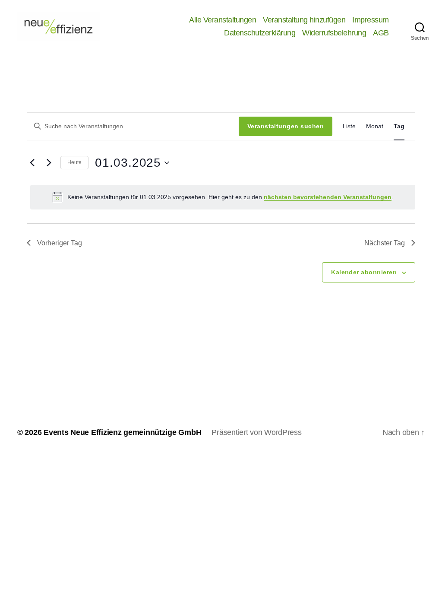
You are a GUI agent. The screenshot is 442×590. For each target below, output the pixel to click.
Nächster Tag (384, 243)
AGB (381, 33)
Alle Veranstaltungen (222, 20)
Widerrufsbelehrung (334, 33)
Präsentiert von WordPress (256, 432)
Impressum (370, 20)
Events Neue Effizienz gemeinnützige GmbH (122, 432)
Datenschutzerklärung (259, 33)
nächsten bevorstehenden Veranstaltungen (327, 196)
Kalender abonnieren (364, 272)
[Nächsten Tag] (49, 163)
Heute (74, 162)
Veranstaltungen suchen (285, 126)
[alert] (222, 197)
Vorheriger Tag (59, 243)
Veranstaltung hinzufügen (304, 20)
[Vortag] (32, 163)
